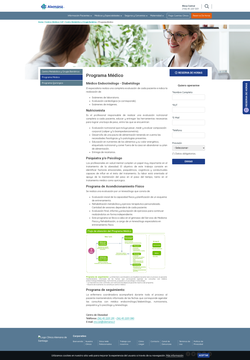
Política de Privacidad (198, 342)
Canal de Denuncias (166, 342)
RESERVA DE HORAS (190, 72)
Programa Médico (51, 77)
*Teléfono (177, 130)
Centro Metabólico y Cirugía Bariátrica (61, 71)
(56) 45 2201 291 (105, 318)
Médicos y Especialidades (107, 15)
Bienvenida (78, 341)
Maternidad (156, 15)
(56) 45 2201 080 (125, 318)
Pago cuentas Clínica (178, 15)
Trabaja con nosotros (125, 342)
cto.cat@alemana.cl (104, 321)
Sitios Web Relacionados (105, 342)
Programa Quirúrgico (52, 83)
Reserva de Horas (201, 15)
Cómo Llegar (141, 342)
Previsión (177, 143)
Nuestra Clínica (89, 342)
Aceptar (203, 355)
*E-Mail (175, 117)
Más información (174, 355)
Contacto (155, 341)
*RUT (174, 105)
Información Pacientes (79, 15)
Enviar (189, 161)
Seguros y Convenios (135, 15)
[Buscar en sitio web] (207, 6)
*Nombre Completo (182, 92)
